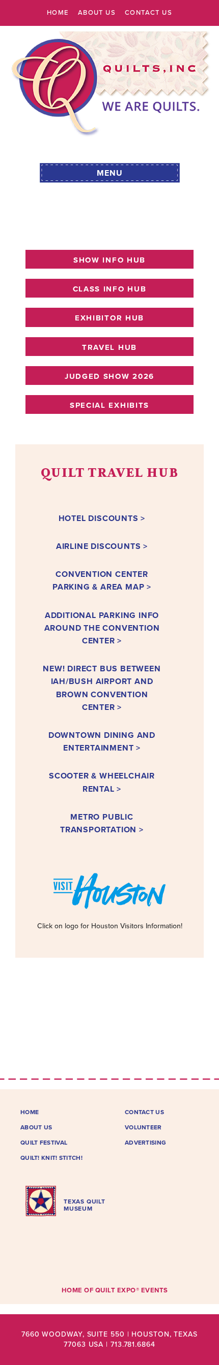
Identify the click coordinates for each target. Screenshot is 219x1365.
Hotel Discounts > (102, 518)
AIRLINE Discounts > (102, 546)
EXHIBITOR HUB (109, 317)
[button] (109, 171)
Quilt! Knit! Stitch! (51, 1157)
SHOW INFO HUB (109, 260)
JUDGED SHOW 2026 (109, 376)
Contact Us (148, 13)
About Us (97, 13)
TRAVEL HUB (109, 347)
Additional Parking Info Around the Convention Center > (102, 628)
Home (58, 13)
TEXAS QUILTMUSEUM (84, 1205)
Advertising (145, 1142)
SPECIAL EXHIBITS (109, 405)
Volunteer (143, 1127)
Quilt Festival (43, 1142)
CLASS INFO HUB (110, 289)
